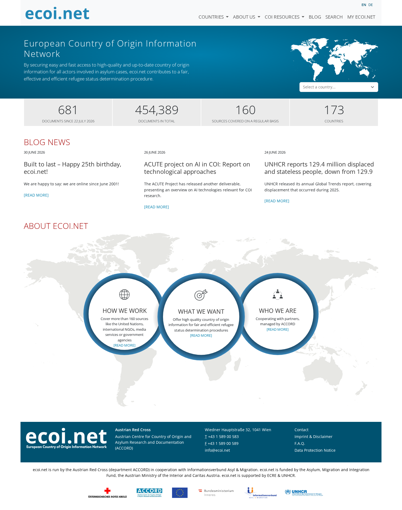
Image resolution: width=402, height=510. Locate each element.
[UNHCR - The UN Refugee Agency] (304, 492)
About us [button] (244, 17)
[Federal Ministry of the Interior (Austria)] (216, 492)
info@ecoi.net (217, 450)
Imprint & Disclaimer (314, 436)
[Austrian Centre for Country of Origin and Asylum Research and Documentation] (149, 492)
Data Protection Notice (315, 450)
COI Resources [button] (283, 17)
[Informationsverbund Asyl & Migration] (260, 492)
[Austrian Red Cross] (107, 492)
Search (334, 17)
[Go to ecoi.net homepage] (57, 13)
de (370, 4)
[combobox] (335, 87)
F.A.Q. (300, 443)
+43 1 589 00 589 (223, 443)
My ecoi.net (361, 17)
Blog (315, 17)
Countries (212, 17)
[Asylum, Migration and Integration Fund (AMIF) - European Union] (180, 492)
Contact (301, 429)
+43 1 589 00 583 (223, 436)
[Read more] (36, 195)
